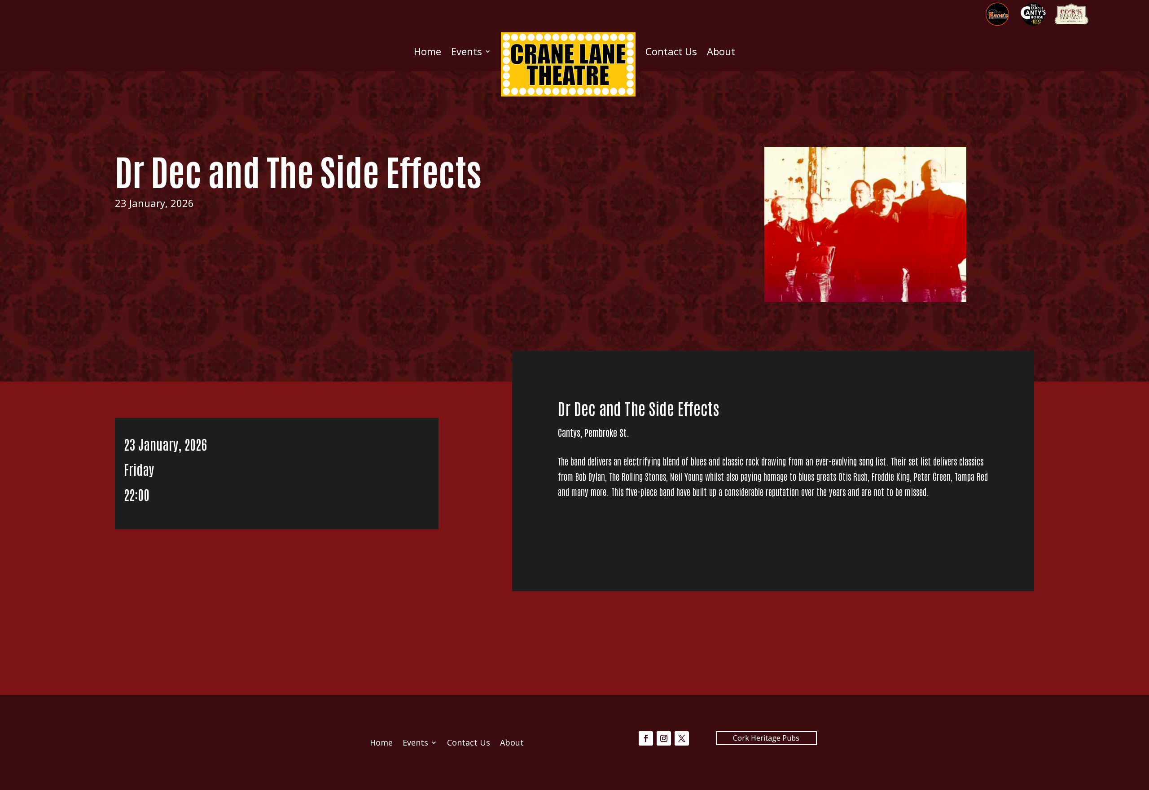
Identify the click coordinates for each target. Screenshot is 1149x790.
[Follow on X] (682, 738)
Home (427, 51)
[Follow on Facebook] (646, 738)
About (721, 51)
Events (466, 51)
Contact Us (671, 51)
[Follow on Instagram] (664, 738)
